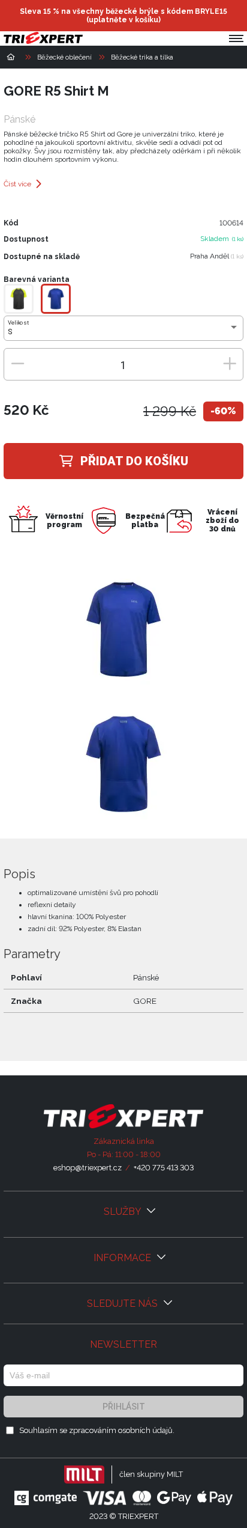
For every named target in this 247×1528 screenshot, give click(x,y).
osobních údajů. (146, 1430)
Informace (123, 1258)
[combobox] (123, 332)
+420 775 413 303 (164, 1167)
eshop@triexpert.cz (87, 1167)
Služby (123, 1211)
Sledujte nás (123, 1303)
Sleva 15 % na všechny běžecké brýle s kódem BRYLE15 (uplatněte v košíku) (123, 15)
